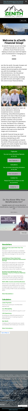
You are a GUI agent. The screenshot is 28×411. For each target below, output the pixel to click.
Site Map (2, 404)
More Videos (14, 212)
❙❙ (16, 33)
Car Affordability (7, 308)
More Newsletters (8, 293)
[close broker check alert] (26, 1)
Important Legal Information (7, 400)
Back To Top (22, 405)
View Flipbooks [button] (13, 160)
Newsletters (7, 244)
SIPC (15, 383)
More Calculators (7, 328)
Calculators (6, 300)
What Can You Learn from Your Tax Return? (12, 248)
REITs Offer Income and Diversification (13, 281)
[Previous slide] (1, 30)
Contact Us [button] (13, 187)
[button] (23, 20)
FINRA (12, 383)
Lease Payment (6, 302)
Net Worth (5, 321)
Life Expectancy (7, 313)
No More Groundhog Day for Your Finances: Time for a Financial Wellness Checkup (13, 273)
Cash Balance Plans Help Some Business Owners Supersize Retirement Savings (14, 259)
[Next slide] (26, 30)
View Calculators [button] (13, 173)
